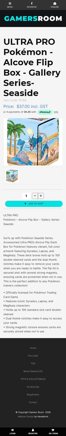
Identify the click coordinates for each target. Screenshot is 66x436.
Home (33, 348)
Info (56, 111)
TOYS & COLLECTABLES (33, 379)
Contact (33, 402)
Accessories (33, 387)
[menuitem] (33, 348)
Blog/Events (33, 394)
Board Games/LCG (33, 371)
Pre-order (33, 355)
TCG (33, 363)
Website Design (26, 416)
